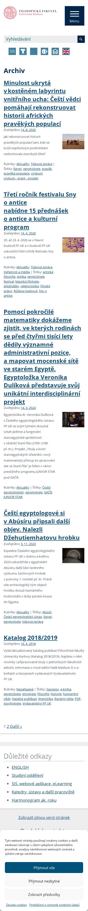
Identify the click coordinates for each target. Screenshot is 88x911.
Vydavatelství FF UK (36, 703)
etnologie (29, 694)
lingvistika (45, 699)
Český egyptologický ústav (23, 616)
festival (9, 281)
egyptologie (31, 169)
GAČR (48, 492)
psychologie (12, 703)
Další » (16, 726)
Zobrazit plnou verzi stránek (44, 817)
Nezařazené (24, 689)
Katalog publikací (24, 699)
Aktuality (22, 164)
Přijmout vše (44, 867)
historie (56, 694)
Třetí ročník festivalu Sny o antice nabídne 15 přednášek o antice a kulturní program (40, 210)
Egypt (17, 169)
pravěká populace (17, 173)
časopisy (52, 689)
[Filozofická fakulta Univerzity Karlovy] (30, 12)
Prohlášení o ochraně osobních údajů (54, 905)
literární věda (63, 699)
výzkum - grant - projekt (21, 178)
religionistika (30, 286)
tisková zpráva (32, 621)
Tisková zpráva (41, 164)
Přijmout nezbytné (44, 881)
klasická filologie (27, 281)
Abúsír (47, 612)
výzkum (37, 173)
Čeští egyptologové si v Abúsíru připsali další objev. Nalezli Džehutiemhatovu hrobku (42, 525)
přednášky (11, 286)
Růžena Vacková (25, 291)
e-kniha (65, 689)
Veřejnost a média (17, 272)
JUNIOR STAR (13, 497)
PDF (78, 699)
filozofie (43, 694)
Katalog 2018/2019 (30, 637)
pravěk (47, 169)
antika (21, 276)
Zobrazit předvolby (44, 894)
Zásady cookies (16, 905)
